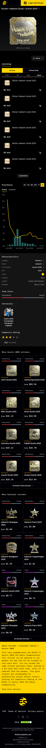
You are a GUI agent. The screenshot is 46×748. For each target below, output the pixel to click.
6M (35, 185)
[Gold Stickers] (43, 274)
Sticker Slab (34, 70)
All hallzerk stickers (21, 639)
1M (28, 185)
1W (24, 185)
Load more (23, 176)
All (42, 185)
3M (32, 185)
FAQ (4, 711)
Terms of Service (17, 711)
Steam (4, 189)
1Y (39, 185)
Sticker (12, 70)
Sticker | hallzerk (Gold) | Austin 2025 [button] (19, 8)
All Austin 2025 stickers (22, 486)
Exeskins (12, 189)
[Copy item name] (39, 8)
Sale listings (6, 64)
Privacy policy (36, 711)
